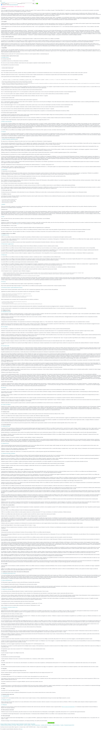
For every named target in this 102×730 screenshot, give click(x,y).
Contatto (62, 724)
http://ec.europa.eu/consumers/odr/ (68, 706)
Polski (29, 723)
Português (13, 723)
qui (17, 223)
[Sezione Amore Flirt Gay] (34, 3)
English (25, 723)
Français (2, 723)
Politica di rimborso (56, 724)
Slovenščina (33, 723)
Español (17, 723)
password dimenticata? (14, 4)
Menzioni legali (20, 724)
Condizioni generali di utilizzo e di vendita (8, 724)
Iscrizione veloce (51, 722)
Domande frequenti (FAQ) (69, 724)
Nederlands (21, 723)
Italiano (5, 723)
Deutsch (9, 723)
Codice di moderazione (35, 724)
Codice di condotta (27, 724)
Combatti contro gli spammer (46, 724)
